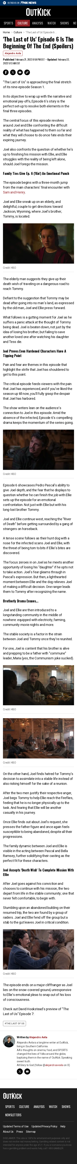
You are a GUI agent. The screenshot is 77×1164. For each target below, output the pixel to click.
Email (20, 72)
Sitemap (31, 1131)
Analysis (37, 23)
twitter (20, 1071)
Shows (64, 23)
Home (6, 32)
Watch (51, 23)
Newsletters (13, 1115)
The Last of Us (15, 1023)
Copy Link (27, 72)
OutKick (38, 12)
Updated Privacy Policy (44, 1126)
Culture (23, 23)
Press (19, 1131)
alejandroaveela (54, 1065)
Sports (8, 23)
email (27, 1071)
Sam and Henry (14, 192)
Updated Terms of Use (16, 1126)
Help (62, 1126)
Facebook (6, 72)
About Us (8, 1131)
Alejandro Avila (13, 53)
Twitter (13, 72)
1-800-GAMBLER (55, 1148)
